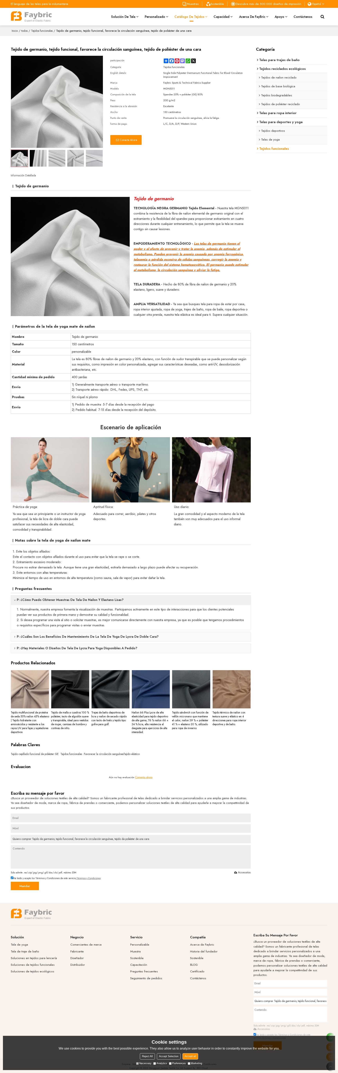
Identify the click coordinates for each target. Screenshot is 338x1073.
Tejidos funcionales (42, 31)
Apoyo (279, 16)
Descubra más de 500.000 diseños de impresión (268, 4)
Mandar (24, 886)
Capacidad (221, 16)
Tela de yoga (19, 944)
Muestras (193, 4)
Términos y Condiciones (88, 878)
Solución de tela (123, 16)
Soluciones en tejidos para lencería (34, 958)
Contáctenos (303, 16)
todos (24, 31)
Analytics (161, 1063)
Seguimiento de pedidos (146, 978)
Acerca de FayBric (252, 16)
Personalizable (139, 944)
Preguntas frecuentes (144, 971)
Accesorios (244, 872)
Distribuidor (77, 964)
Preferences (179, 1063)
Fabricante (77, 951)
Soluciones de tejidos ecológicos (32, 971)
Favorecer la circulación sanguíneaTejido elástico (112, 754)
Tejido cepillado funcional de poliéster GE (34, 754)
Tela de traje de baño (25, 951)
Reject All (147, 1056)
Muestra (135, 951)
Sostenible (217, 4)
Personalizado (155, 16)
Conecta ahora (128, 140)
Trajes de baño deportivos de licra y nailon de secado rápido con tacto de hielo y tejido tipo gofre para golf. (109, 718)
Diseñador (77, 958)
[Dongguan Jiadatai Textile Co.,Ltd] (31, 17)
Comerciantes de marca (86, 944)
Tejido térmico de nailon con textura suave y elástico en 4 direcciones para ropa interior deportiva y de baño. (229, 718)
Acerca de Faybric (202, 944)
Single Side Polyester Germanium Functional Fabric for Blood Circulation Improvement (203, 75)
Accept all (190, 1056)
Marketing (196, 1063)
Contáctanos (198, 978)
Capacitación (138, 964)
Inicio (15, 31)
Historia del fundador (204, 951)
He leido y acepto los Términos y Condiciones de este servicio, (57, 878)
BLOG (194, 964)
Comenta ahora (143, 777)
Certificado (197, 971)
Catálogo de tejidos (189, 16)
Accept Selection (168, 1056)
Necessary (145, 1063)
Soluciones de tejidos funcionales (33, 964)
